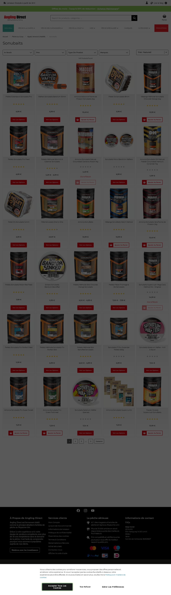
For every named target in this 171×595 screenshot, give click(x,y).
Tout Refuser (85, 587)
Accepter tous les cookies (57, 586)
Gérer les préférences (113, 587)
